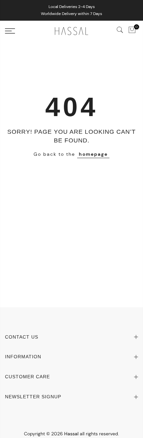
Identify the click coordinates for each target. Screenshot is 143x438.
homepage (93, 154)
